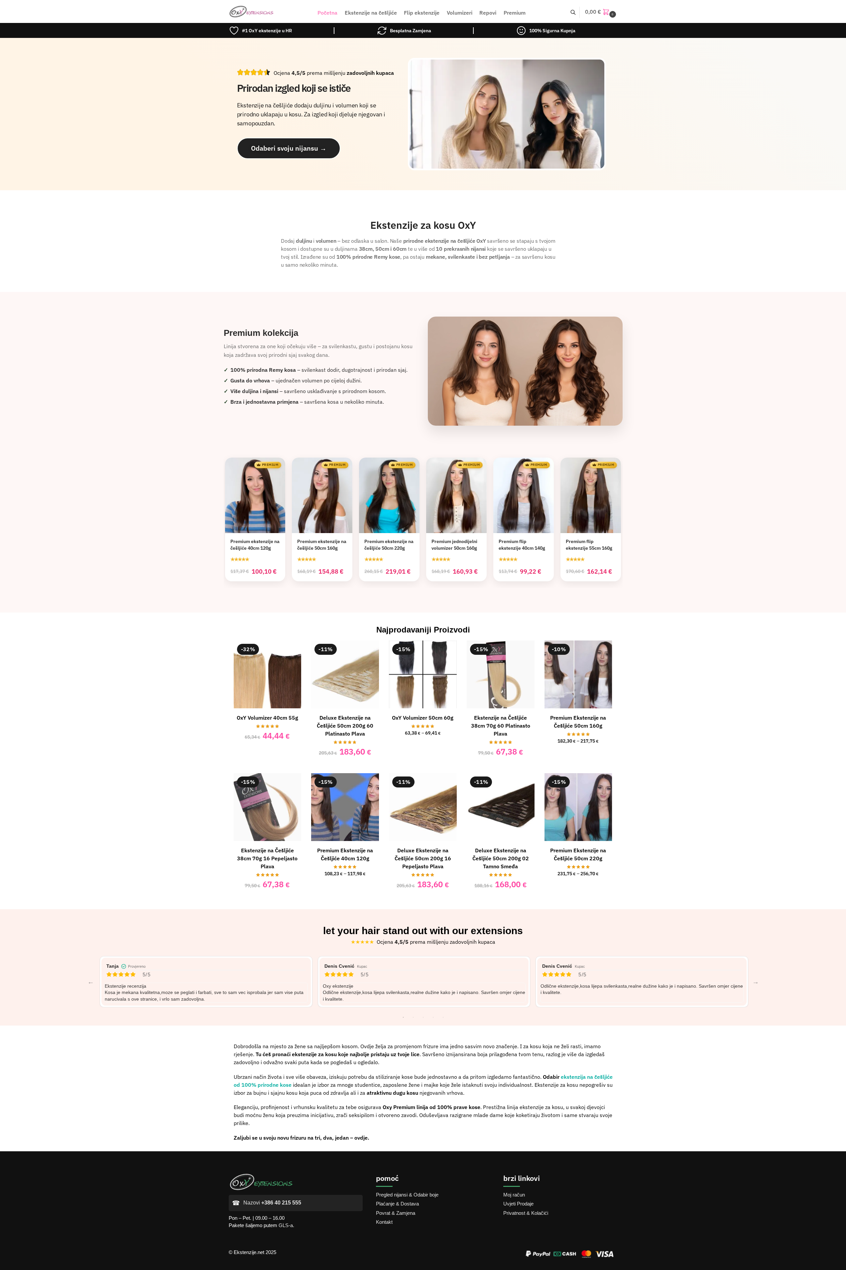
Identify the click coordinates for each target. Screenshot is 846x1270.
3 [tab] (423, 1017)
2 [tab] (413, 1017)
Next (755, 981)
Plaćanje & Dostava (397, 1203)
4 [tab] (433, 1017)
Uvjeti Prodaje (518, 1203)
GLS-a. (286, 1225)
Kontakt (384, 1222)
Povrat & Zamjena (395, 1213)
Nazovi (272, 1202)
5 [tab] (443, 1017)
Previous (90, 981)
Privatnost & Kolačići (525, 1213)
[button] (601, 12)
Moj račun (514, 1195)
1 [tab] (403, 1017)
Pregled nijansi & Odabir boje (407, 1195)
